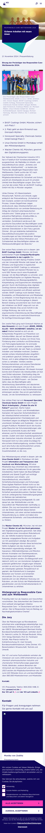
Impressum (22, 827)
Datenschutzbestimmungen (29, 823)
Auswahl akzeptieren (16, 811)
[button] (37, 3)
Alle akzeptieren (14, 803)
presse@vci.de (12, 690)
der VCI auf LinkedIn (29, 692)
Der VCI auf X (8, 692)
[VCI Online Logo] (6, 4)
